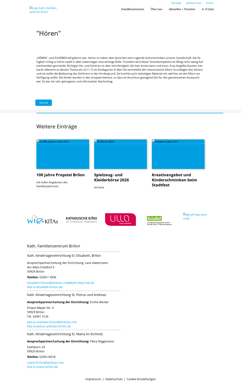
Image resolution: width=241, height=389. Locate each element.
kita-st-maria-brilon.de (42, 367)
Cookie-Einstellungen (141, 379)
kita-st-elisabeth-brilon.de (44, 287)
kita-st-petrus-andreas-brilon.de (49, 326)
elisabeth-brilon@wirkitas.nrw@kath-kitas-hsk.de (60, 283)
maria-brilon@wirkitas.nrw (45, 362)
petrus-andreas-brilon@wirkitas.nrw (52, 322)
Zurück (43, 102)
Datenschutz (113, 379)
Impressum (93, 379)
